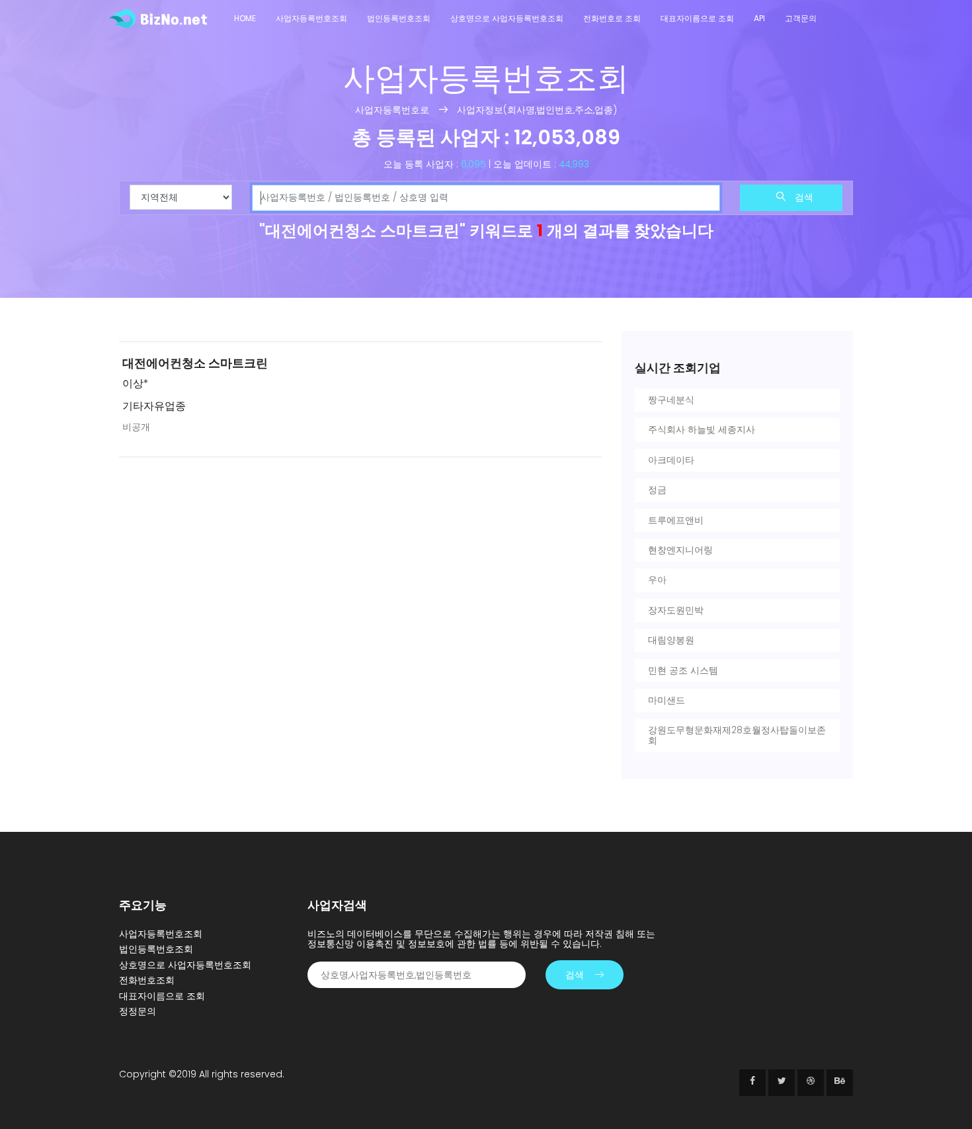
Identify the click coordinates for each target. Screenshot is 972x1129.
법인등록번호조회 (398, 18)
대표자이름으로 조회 (697, 18)
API (759, 18)
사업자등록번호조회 (311, 18)
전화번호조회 (147, 980)
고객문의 (801, 18)
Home (245, 18)
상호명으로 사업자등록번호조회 (506, 18)
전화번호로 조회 (612, 18)
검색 (802, 197)
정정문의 (137, 1011)
